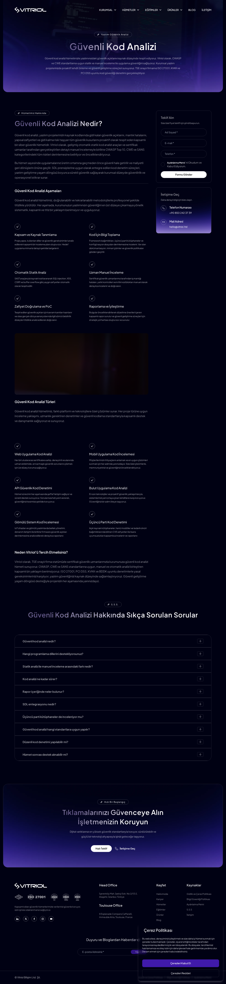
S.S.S (189, 909)
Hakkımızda (162, 893)
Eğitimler (160, 909)
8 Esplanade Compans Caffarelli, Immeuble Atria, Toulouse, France (116, 915)
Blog (158, 920)
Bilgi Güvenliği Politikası (198, 899)
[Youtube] (51, 919)
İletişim (190, 914)
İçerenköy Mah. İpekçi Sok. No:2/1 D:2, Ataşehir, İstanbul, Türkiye (118, 895)
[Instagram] (42, 919)
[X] (25, 919)
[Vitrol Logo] (48, 886)
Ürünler (160, 914)
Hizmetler (161, 904)
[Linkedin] (17, 919)
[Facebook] (34, 919)
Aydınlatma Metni (195, 904)
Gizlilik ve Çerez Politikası (199, 893)
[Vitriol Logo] (30, 10)
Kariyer (160, 899)
